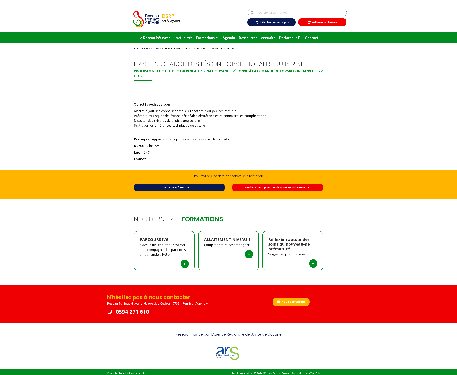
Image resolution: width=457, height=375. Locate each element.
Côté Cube (315, 373)
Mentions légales (242, 373)
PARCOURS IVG (154, 239)
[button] (271, 22)
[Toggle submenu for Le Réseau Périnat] (170, 38)
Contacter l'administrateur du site (126, 373)
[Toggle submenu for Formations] (217, 38)
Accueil (138, 48)
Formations (153, 48)
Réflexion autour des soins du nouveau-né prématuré (289, 244)
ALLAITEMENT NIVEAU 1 (227, 239)
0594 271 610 (131, 311)
